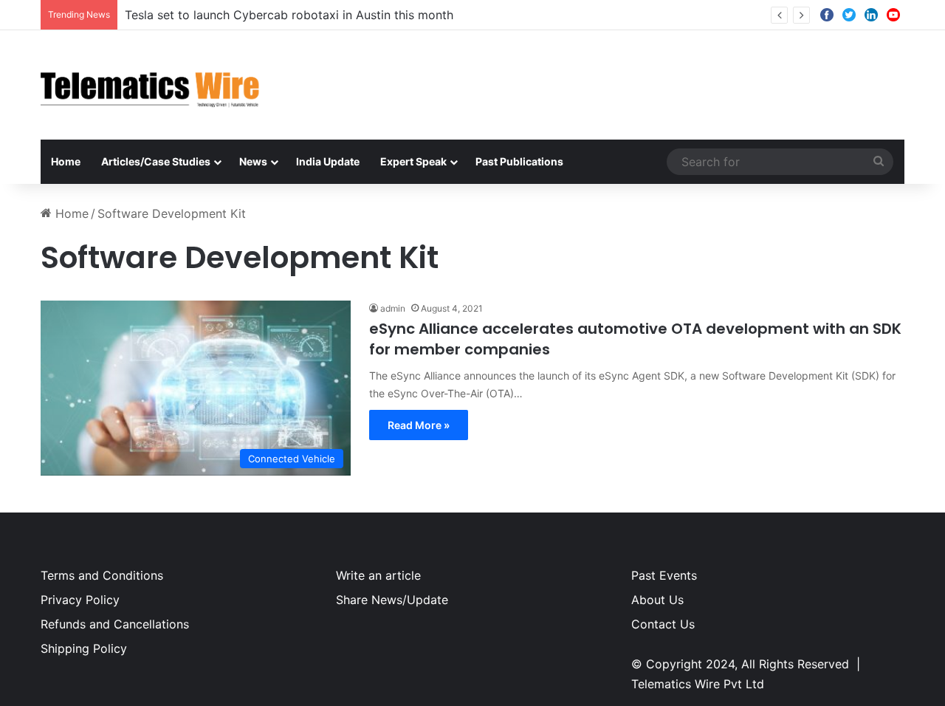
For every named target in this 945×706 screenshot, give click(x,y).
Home (65, 161)
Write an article (378, 575)
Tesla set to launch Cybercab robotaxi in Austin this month (289, 14)
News (253, 161)
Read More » (419, 425)
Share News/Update (392, 599)
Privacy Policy (80, 599)
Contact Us (663, 624)
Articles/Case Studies (155, 161)
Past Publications (519, 161)
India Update (328, 161)
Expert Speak (413, 161)
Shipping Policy (84, 648)
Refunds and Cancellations (115, 624)
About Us (657, 599)
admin (392, 308)
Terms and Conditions (102, 575)
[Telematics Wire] (151, 85)
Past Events (664, 575)
